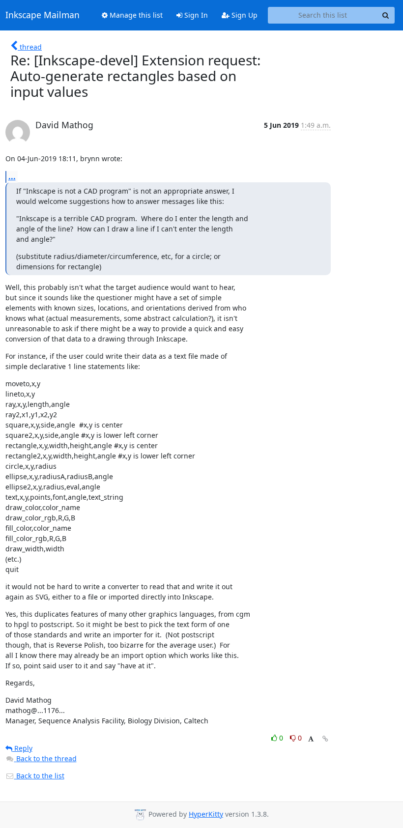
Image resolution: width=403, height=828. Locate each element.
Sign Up (244, 15)
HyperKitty (206, 814)
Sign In (195, 15)
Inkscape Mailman (42, 15)
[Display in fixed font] (310, 739)
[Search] (386, 15)
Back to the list (39, 775)
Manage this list (135, 15)
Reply (22, 748)
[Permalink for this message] (325, 738)
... (12, 176)
